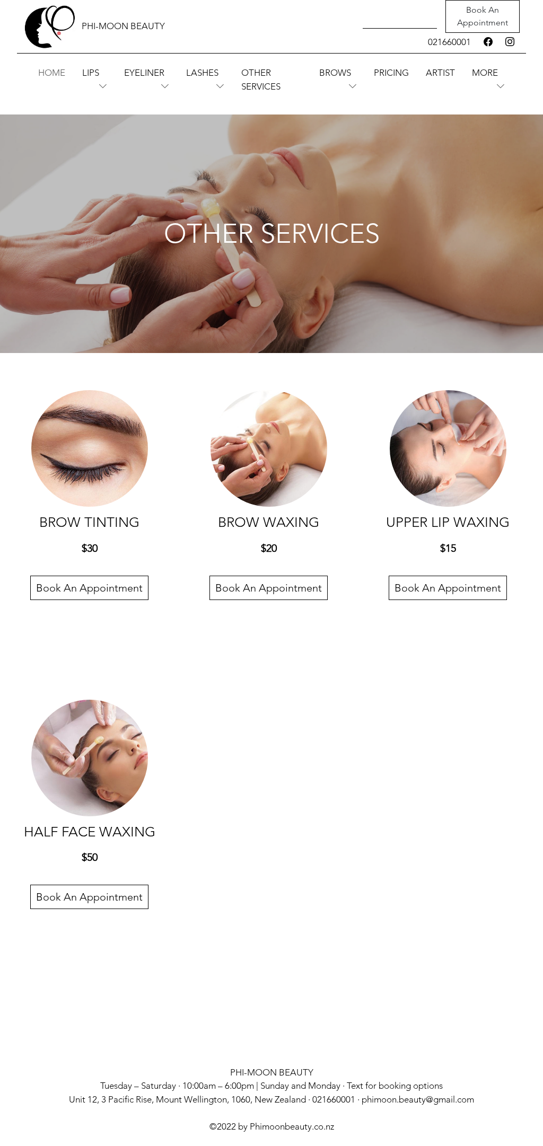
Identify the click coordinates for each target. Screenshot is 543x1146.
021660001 (449, 42)
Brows (335, 72)
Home (51, 72)
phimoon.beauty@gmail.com (418, 1099)
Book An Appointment (482, 16)
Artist (440, 72)
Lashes (202, 72)
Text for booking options (395, 1085)
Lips (90, 72)
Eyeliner (144, 72)
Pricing (391, 72)
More (485, 72)
